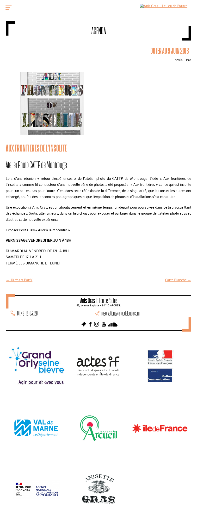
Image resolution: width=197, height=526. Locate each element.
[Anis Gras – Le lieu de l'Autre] (163, 5)
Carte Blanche (178, 279)
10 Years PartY (19, 279)
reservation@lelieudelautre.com (120, 313)
